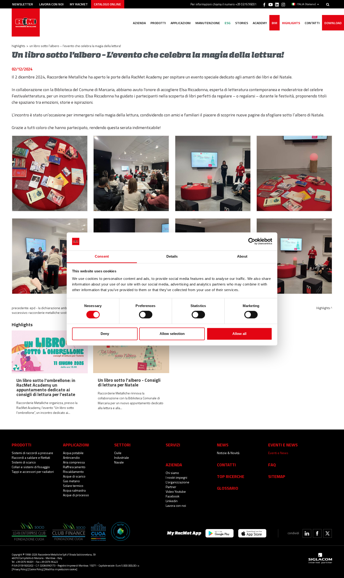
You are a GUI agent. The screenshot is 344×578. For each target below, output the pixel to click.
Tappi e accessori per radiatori (33, 471)
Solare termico (73, 485)
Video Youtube (176, 491)
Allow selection (172, 334)
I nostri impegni (176, 477)
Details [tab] (172, 256)
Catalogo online (107, 4)
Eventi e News (278, 452)
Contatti (226, 464)
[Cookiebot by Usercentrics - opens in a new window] (251, 241)
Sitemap (276, 476)
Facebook (172, 496)
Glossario (227, 488)
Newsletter (22, 4)
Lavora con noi (51, 4)
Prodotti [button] (158, 22)
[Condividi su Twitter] (327, 533)
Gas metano (71, 480)
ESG (228, 22)
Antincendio (71, 457)
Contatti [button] (312, 22)
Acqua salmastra (74, 490)
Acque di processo (76, 495)
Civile (117, 452)
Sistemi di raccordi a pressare (32, 452)
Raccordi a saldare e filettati (31, 457)
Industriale (121, 457)
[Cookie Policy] (36, 569)
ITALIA (306, 4)
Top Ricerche (230, 476)
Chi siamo (172, 472)
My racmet (79, 4)
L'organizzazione (177, 482)
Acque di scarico (74, 476)
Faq (272, 464)
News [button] (222, 444)
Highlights (291, 22)
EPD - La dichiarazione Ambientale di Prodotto (61, 307)
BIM (274, 22)
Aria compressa (74, 462)
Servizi (173, 444)
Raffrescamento (74, 466)
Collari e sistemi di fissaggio (31, 466)
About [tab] (242, 256)
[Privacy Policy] (20, 569)
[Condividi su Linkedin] (307, 533)
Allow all (239, 334)
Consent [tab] (102, 256)
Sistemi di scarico (24, 462)
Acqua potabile (73, 452)
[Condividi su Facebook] (317, 533)
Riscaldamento (73, 471)
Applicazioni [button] (181, 22)
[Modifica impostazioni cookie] (60, 569)
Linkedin (172, 500)
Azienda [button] (139, 22)
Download (333, 22)
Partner (171, 486)
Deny (105, 334)
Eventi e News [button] (283, 444)
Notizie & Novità (228, 452)
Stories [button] (241, 22)
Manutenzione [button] (207, 22)
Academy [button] (260, 22)
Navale (119, 462)
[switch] (145, 315)
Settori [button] (122, 444)
